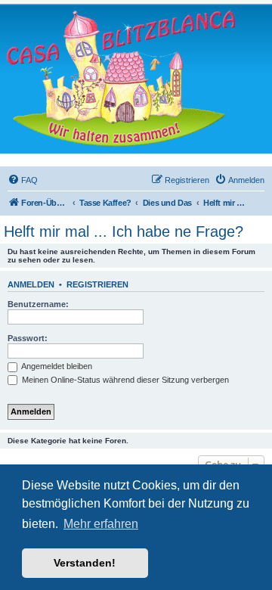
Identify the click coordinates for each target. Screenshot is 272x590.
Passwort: (28, 338)
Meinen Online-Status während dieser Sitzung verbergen (124, 379)
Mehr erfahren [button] (100, 523)
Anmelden (31, 284)
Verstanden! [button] (85, 563)
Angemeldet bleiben (56, 366)
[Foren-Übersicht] (120, 78)
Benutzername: (38, 304)
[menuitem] (23, 180)
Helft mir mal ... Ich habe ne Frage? (123, 231)
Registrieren (97, 284)
